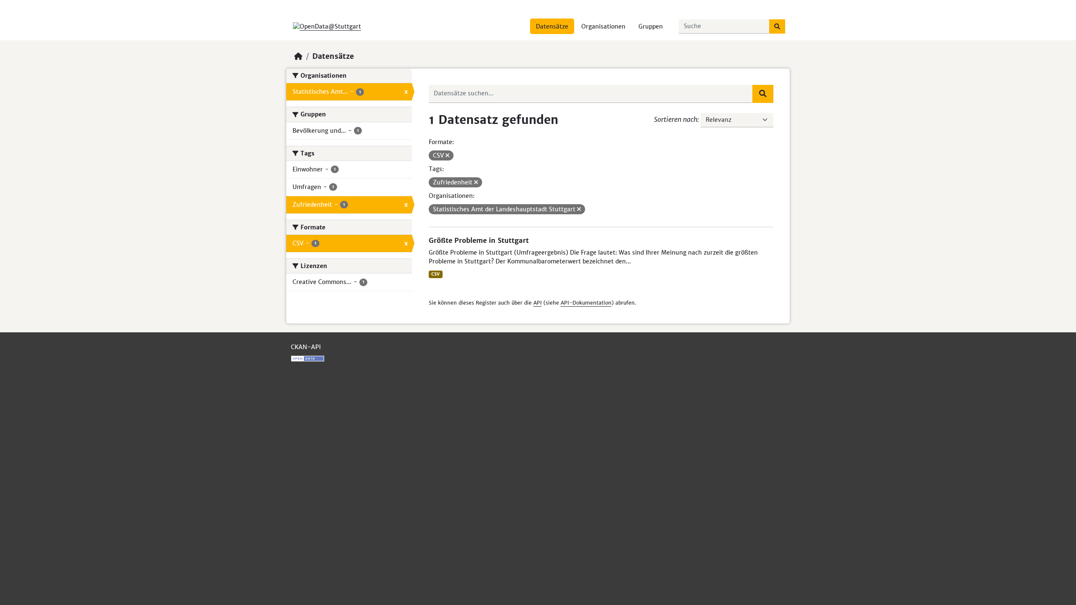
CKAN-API (306, 347)
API (537, 303)
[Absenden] (777, 26)
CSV (435, 274)
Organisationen (603, 26)
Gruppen (650, 26)
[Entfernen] (447, 155)
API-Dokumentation (586, 303)
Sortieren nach (675, 119)
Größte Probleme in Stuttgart (479, 240)
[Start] (298, 56)
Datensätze (552, 26)
